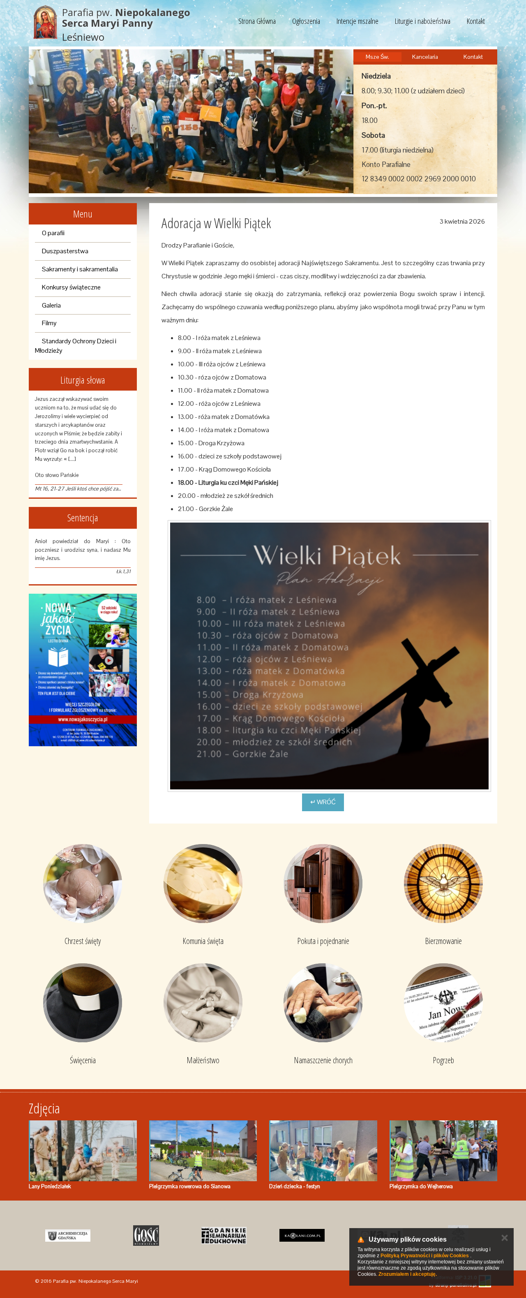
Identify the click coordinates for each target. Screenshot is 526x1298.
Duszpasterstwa (65, 251)
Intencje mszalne (357, 21)
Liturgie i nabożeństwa (422, 21)
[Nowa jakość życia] (83, 670)
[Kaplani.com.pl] (302, 1235)
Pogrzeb (443, 1060)
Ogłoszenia (306, 21)
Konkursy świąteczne (71, 287)
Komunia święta (203, 940)
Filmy (49, 323)
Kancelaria (425, 56)
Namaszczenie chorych (323, 1060)
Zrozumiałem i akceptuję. (407, 1274)
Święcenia (83, 1060)
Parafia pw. (126, 17)
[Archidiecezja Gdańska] (67, 1235)
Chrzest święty (83, 940)
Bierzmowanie (443, 940)
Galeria (51, 305)
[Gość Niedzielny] (145, 1235)
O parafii (53, 233)
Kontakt (476, 21)
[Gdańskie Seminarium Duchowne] (224, 1235)
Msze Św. (377, 56)
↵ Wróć (323, 802)
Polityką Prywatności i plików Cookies (425, 1256)
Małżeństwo (203, 1060)
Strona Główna (257, 21)
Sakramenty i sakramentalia (80, 269)
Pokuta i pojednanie (323, 940)
